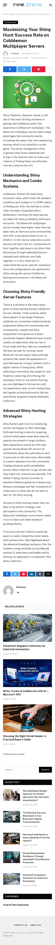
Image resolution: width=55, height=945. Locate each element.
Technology (10, 22)
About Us (35, 925)
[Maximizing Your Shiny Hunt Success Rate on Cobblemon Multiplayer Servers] (27, 92)
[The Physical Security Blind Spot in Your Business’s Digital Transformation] (11, 817)
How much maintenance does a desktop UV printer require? (36, 837)
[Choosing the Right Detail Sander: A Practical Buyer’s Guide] (27, 718)
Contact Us (20, 925)
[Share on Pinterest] (38, 69)
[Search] (50, 5)
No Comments (40, 58)
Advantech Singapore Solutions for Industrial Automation (35, 878)
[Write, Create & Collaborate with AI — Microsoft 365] (27, 673)
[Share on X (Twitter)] (24, 69)
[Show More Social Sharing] (49, 69)
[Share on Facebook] (10, 69)
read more (36, 540)
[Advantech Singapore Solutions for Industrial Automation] (27, 628)
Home (5, 14)
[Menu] (5, 5)
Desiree (15, 53)
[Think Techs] (28, 5)
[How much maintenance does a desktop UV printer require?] (11, 838)
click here (18, 384)
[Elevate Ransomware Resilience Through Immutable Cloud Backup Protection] (11, 857)
